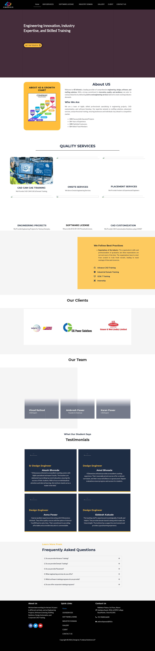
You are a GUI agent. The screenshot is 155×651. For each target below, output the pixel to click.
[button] (49, 4)
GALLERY (101, 4)
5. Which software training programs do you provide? (62, 579)
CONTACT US (121, 4)
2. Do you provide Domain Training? (56, 564)
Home (37, 4)
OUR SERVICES (48, 4)
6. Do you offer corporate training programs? (59, 584)
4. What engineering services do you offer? (58, 574)
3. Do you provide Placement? (54, 569)
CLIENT (110, 4)
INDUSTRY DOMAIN (86, 4)
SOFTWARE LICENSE (66, 4)
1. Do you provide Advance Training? (56, 558)
